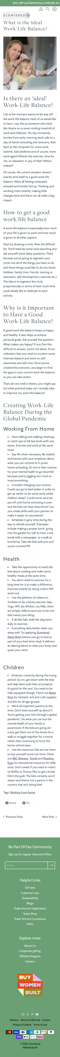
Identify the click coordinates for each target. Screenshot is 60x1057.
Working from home (22, 792)
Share (12, 802)
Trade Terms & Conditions (30, 919)
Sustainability (30, 898)
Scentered (34, 1043)
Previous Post (14, 816)
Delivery (14, 1020)
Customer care (30, 893)
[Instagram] (23, 1014)
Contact (46, 1020)
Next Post (48, 816)
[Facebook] (27, 1014)
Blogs (30, 903)
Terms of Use (40, 1024)
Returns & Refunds (30, 1020)
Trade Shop (30, 913)
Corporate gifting (30, 951)
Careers (30, 961)
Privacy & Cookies (22, 1024)
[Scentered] (16, 15)
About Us (30, 945)
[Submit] (51, 865)
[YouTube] (37, 1014)
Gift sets (30, 887)
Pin (28, 802)
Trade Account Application (30, 908)
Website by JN (30, 1047)
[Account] (41, 9)
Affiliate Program (30, 956)
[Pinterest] (32, 1014)
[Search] (47, 9)
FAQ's (30, 924)
